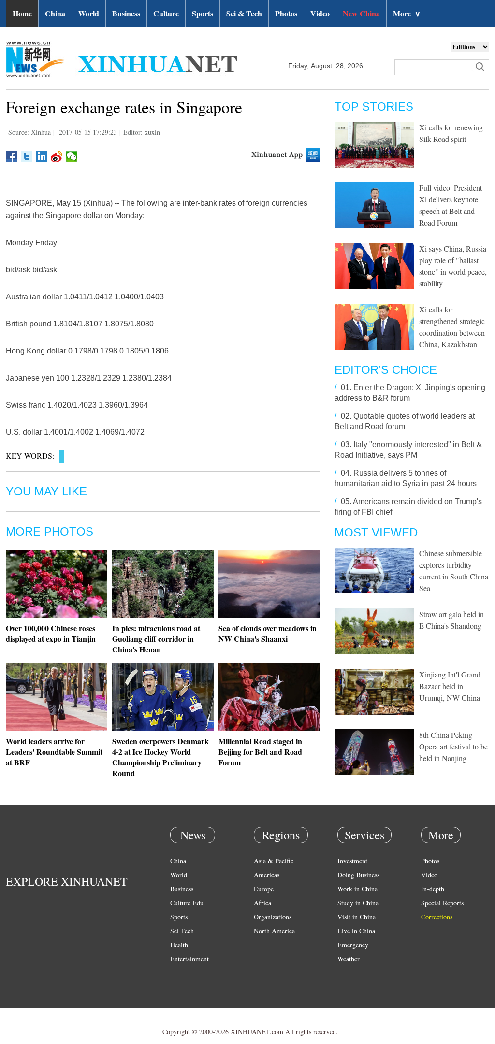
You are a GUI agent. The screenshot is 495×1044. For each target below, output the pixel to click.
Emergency (352, 944)
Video (320, 13)
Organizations (272, 916)
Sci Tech (182, 930)
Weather (348, 958)
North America (274, 930)
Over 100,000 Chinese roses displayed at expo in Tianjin (51, 633)
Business (126, 13)
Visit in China (356, 916)
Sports (202, 13)
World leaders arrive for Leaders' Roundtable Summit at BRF (54, 751)
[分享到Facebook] (12, 156)
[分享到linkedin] (42, 156)
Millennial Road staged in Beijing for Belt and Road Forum (260, 751)
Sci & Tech (244, 13)
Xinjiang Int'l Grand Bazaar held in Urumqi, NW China (449, 686)
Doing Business (358, 874)
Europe (264, 888)
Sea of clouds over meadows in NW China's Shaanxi (267, 633)
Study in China (358, 902)
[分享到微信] (72, 156)
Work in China (357, 888)
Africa (262, 902)
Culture (166, 13)
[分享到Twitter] (27, 156)
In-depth (432, 888)
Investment (352, 860)
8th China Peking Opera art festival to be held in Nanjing (453, 746)
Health (179, 944)
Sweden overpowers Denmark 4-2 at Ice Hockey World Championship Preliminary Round (160, 756)
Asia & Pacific (273, 860)
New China (361, 13)
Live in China (356, 930)
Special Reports (442, 902)
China (55, 13)
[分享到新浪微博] (57, 156)
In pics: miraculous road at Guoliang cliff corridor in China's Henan (156, 638)
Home (22, 13)
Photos (286, 13)
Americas (266, 874)
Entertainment (189, 958)
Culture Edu (187, 902)
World (88, 13)
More (407, 13)
